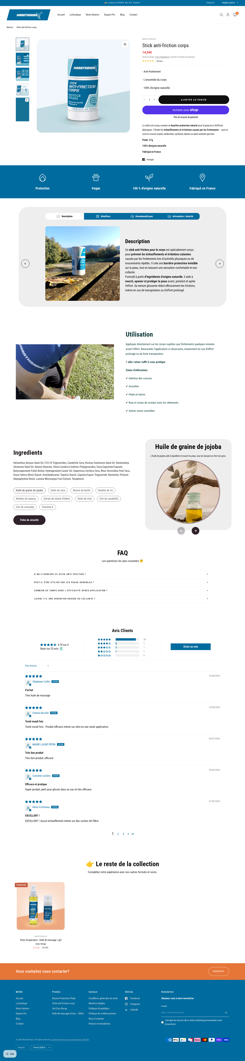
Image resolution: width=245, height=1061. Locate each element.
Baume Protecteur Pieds (64, 998)
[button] (104, 639)
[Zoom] (125, 44)
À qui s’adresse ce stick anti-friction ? (60, 574)
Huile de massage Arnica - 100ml (68, 1013)
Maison (10, 27)
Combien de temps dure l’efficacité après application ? (71, 590)
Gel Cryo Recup (59, 1008)
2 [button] (118, 834)
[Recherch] (221, 15)
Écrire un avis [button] (191, 646)
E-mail (164, 1006)
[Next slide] (220, 264)
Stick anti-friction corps (63, 1003)
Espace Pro (109, 14)
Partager (150, 159)
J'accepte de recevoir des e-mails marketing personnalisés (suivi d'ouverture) (193, 1022)
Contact (133, 14)
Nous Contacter (96, 1018)
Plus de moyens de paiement (186, 117)
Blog (122, 14)
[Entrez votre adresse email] (225, 1012)
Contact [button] (218, 971)
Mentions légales (97, 1003)
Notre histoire (92, 14)
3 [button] (123, 834)
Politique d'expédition (99, 1008)
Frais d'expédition (162, 57)
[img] (33, 676)
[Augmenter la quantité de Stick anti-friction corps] (154, 99)
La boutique (75, 14)
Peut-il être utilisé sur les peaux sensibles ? (64, 582)
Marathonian (40, 936)
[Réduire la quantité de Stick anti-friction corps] (145, 99)
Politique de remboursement (102, 1013)
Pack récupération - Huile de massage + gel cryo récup (40, 942)
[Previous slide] (25, 264)
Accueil (60, 14)
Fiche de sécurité (29, 520)
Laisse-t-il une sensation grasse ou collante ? (64, 599)
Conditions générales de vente (103, 998)
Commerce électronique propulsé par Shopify (70, 1039)
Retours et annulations (99, 1023)
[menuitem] (61, 15)
